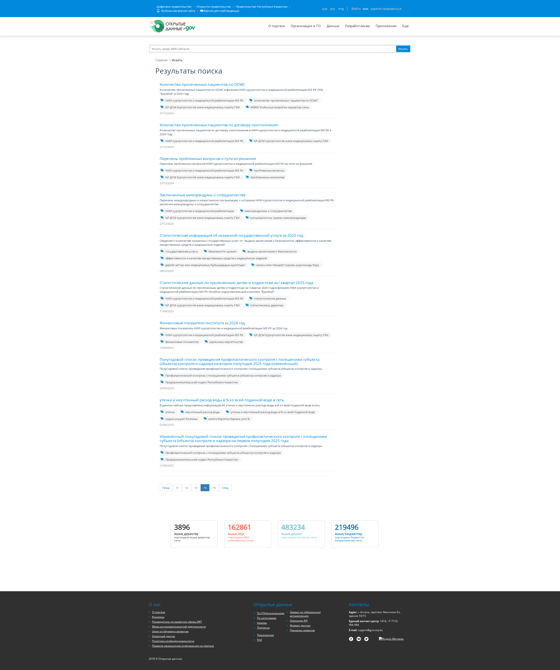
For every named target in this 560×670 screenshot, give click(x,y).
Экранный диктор (163, 636)
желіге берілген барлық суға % (229, 419)
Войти (356, 9)
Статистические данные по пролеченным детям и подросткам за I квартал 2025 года (236, 282)
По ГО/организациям (270, 613)
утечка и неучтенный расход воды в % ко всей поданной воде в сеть (222, 399)
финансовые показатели (182, 342)
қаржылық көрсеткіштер (226, 342)
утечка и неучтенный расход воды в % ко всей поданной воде (273, 412)
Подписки (263, 628)
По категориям (266, 618)
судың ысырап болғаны (181, 419)
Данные (333, 26)
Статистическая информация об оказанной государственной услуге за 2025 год (231, 235)
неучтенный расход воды (202, 412)
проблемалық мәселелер (267, 177)
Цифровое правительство (174, 7)
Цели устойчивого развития (170, 631)
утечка (170, 412)
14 (204, 488)
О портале (276, 26)
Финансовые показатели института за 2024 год (202, 322)
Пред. (166, 488)
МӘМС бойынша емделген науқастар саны (279, 107)
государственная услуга (181, 251)
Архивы (262, 623)
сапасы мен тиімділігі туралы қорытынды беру (287, 265)
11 (177, 488)
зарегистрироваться (385, 9)
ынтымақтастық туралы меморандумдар (278, 218)
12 (186, 488)
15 (214, 488)
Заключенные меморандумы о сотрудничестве (203, 194)
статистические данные (270, 298)
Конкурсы (158, 617)
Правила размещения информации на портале (183, 646)
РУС (332, 9)
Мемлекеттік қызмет (222, 251)
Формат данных (300, 625)
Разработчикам (357, 26)
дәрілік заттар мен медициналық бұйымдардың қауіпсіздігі (205, 265)
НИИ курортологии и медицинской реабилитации (199, 211)
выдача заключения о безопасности (272, 251)
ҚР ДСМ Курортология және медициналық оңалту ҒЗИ (202, 107)
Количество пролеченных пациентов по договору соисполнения (219, 124)
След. (225, 488)
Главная (161, 60)
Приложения (386, 26)
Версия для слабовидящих (221, 11)
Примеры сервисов (302, 630)
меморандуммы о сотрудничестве (268, 211)
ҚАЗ (324, 9)
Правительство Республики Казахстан (261, 7)
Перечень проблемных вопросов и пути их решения (208, 158)
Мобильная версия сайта (177, 11)
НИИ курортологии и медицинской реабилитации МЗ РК (204, 100)
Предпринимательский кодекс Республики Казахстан (201, 382)
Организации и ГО (306, 26)
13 (195, 488)
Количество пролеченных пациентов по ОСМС (202, 84)
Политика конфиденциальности (173, 641)
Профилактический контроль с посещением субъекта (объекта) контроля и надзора (223, 375)
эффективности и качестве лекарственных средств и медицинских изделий (216, 258)
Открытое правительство (213, 7)
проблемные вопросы (269, 170)
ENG (341, 9)
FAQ (259, 640)
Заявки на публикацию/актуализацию (305, 614)
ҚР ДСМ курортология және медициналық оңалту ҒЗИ (291, 141)
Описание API (299, 621)
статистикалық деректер (266, 305)
